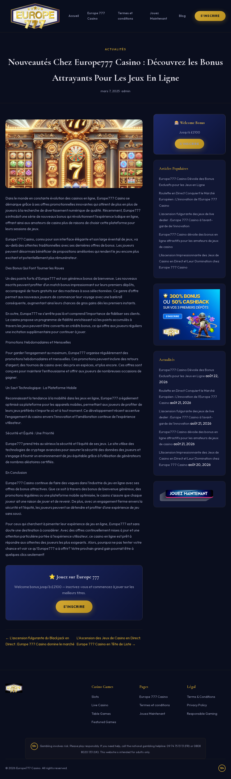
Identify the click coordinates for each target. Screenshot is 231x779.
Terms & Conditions (201, 697)
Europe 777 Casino (96, 16)
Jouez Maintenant (158, 16)
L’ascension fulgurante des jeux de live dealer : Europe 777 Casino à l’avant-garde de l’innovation (186, 220)
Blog (182, 16)
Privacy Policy (197, 705)
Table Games (101, 714)
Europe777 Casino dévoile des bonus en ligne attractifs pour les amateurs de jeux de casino (188, 240)
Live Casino (100, 705)
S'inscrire (210, 16)
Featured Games (104, 722)
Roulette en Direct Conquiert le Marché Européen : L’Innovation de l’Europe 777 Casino (188, 199)
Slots (95, 697)
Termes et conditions (125, 16)
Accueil (74, 16)
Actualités (115, 49)
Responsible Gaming (202, 714)
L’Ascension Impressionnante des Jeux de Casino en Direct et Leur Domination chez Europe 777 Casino (189, 261)
